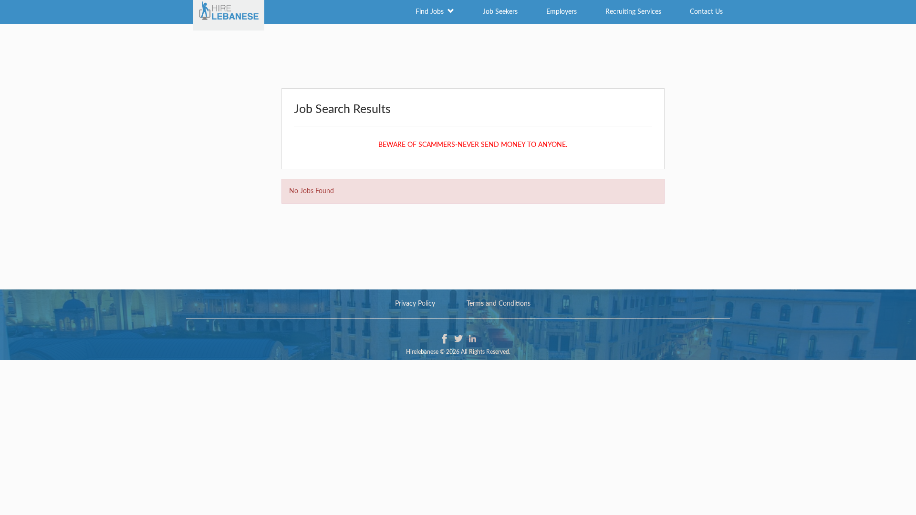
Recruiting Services (633, 12)
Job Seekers (500, 12)
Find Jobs (432, 12)
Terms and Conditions (499, 303)
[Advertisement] (458, 55)
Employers (561, 12)
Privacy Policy (415, 303)
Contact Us (706, 12)
